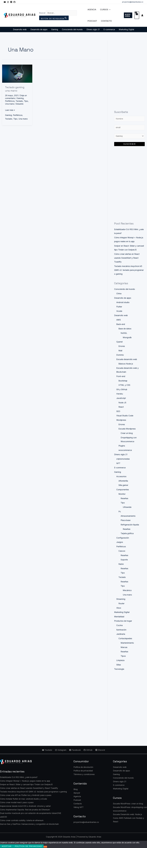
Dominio (120, 355)
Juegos (119, 542)
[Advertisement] (129, 72)
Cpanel (119, 342)
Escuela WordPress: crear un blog (128, 803)
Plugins (121, 446)
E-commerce (109, 29)
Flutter (119, 307)
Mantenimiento (127, 643)
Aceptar (6, 846)
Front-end (120, 376)
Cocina (119, 625)
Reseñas (124, 498)
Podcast (92, 21)
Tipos (123, 656)
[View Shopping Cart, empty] (136, 15)
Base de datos (124, 328)
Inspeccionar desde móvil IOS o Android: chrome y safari (25, 806)
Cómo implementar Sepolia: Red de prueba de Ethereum (25, 809)
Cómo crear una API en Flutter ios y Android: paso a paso (25, 795)
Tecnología (119, 669)
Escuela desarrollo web (126, 359)
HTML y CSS (124, 385)
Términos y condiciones (84, 774)
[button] (109, 9)
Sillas (118, 665)
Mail (120, 350)
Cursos (104, 9)
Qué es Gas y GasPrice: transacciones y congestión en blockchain (29, 824)
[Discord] (11, 2)
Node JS (122, 402)
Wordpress (121, 420)
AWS (118, 320)
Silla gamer (123, 485)
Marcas (124, 647)
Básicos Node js (125, 364)
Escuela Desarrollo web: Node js (127, 814)
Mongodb (127, 337)
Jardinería (120, 634)
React (121, 407)
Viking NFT (79, 807)
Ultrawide (127, 507)
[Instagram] (8, 2)
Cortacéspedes (125, 638)
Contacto (106, 21)
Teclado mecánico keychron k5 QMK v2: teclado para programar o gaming (129, 270)
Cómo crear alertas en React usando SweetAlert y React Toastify (126, 258)
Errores (121, 346)
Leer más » (10, 109)
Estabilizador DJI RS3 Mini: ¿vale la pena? (18, 777)
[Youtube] (5, 2)
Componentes (122, 489)
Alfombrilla (123, 481)
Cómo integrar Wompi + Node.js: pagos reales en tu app (25, 781)
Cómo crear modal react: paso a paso (17, 802)
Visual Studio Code (124, 415)
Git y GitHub (121, 389)
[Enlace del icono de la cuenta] (142, 15)
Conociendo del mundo (72, 29)
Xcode (119, 311)
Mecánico (127, 590)
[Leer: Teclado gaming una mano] (17, 73)
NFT (118, 463)
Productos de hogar (123, 621)
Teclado (19, 101)
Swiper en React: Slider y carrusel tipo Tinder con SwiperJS (26, 784)
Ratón (121, 564)
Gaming (54, 29)
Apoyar (77, 793)
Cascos (121, 551)
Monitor (121, 494)
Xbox (118, 608)
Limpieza (120, 660)
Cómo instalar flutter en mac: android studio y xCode (23, 799)
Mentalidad (119, 616)
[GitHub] (14, 2)
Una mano (9, 104)
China (118, 293)
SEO (118, 411)
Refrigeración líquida (130, 525)
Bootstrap (122, 381)
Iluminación (121, 630)
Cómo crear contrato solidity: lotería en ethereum (21, 820)
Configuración (122, 538)
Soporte (124, 560)
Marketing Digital (126, 29)
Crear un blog (127, 433)
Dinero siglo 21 (93, 29)
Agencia (91, 9)
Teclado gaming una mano (14, 89)
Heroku (119, 394)
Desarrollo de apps (38, 29)
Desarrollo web (20, 29)
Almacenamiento (128, 516)
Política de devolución (83, 767)
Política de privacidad (83, 771)
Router (121, 603)
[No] (45, 847)
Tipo (26, 101)
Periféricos (10, 101)
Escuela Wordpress (127, 429)
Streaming (120, 599)
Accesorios (121, 476)
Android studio (122, 302)
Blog (76, 789)
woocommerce (125, 450)
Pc (119, 511)
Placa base (125, 520)
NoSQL (124, 333)
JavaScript (121, 398)
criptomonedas (123, 459)
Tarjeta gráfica (127, 533)
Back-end (120, 324)
